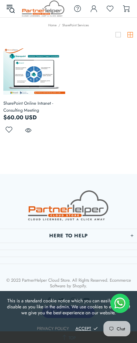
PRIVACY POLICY (53, 328)
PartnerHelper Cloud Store (43, 8)
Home (52, 25)
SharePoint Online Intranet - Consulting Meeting (28, 106)
